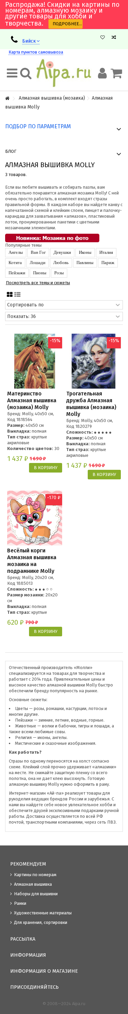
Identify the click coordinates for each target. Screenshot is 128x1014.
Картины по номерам (35, 874)
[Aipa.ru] (64, 72)
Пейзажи (17, 272)
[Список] (17, 294)
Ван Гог (38, 252)
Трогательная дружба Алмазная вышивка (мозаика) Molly (91, 403)
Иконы (85, 252)
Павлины (85, 262)
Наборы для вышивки (36, 893)
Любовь (61, 262)
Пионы (39, 272)
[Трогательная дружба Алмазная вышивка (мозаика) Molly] (93, 361)
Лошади (37, 262)
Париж (107, 262)
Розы (59, 272)
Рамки (20, 903)
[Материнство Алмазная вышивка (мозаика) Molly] (34, 361)
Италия (106, 252)
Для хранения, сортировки (40, 922)
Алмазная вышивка (33, 884)
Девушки (62, 252)
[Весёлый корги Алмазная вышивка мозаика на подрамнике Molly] (34, 518)
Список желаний (102, 37)
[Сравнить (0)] (114, 37)
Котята (15, 262)
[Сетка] (10, 294)
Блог (10, 151)
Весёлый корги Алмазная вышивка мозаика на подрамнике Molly (31, 560)
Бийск (29, 41)
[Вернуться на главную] (7, 99)
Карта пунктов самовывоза (36, 52)
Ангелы (16, 252)
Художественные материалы (43, 912)
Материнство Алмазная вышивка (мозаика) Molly (31, 400)
